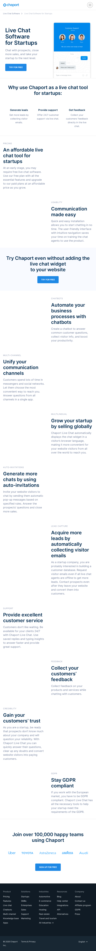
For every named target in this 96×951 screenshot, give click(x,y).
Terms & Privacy (28, 941)
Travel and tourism (48, 918)
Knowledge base (11, 918)
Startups (25, 896)
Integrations (62, 905)
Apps (5, 922)
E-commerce (45, 901)
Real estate (44, 914)
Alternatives (62, 914)
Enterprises (26, 905)
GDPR (77, 909)
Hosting (42, 909)
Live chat (7, 905)
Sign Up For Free (48, 867)
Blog (59, 896)
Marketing (26, 918)
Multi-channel (9, 914)
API (58, 909)
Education (43, 905)
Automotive (44, 896)
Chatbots (7, 909)
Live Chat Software (11, 13)
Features (7, 901)
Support (25, 914)
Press (77, 914)
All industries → (46, 922)
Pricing (6, 896)
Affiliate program (83, 905)
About (78, 896)
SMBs (23, 901)
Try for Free (16, 67)
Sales (23, 909)
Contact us (80, 901)
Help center (62, 901)
